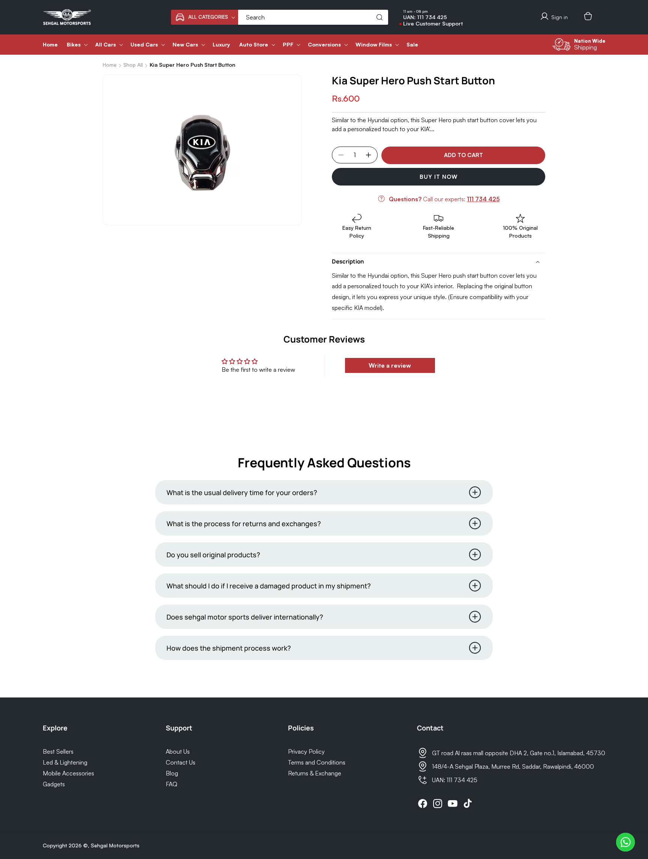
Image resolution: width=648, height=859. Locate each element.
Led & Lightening (65, 762)
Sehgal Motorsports (115, 845)
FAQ (171, 784)
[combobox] (313, 17)
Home (110, 64)
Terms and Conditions (316, 762)
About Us (178, 751)
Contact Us (180, 762)
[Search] (379, 17)
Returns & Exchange (314, 773)
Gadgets (54, 784)
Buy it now (439, 176)
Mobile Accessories (68, 773)
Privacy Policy (306, 751)
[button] (204, 17)
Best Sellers (58, 751)
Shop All (133, 64)
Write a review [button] (390, 365)
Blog (172, 773)
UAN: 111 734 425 (425, 17)
